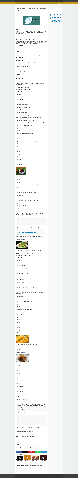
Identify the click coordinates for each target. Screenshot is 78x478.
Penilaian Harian (31, 3)
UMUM (36, 3)
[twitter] (25, 452)
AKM (19, 3)
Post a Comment (27, 12)
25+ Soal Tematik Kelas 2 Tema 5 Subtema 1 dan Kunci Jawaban (27, 233)
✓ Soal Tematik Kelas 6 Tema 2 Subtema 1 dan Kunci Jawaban (43, 461)
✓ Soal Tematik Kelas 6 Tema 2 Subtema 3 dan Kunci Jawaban (35, 461)
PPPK (22, 3)
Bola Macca (19, 1)
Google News (40, 3)
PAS (26, 3)
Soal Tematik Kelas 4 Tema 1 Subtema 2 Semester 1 (29, 442)
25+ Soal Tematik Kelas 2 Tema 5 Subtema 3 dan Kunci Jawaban (27, 231)
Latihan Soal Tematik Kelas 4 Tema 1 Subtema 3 (26, 446)
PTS (24, 3)
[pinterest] (31, 452)
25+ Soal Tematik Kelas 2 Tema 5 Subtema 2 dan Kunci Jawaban (27, 232)
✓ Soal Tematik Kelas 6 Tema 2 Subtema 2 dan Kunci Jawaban (19, 461)
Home (17, 3)
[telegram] (44, 452)
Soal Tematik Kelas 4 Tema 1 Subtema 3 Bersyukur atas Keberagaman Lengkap (29, 441)
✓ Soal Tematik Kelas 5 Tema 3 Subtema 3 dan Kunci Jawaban (27, 461)
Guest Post (45, 3)
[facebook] (19, 452)
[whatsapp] (38, 452)
